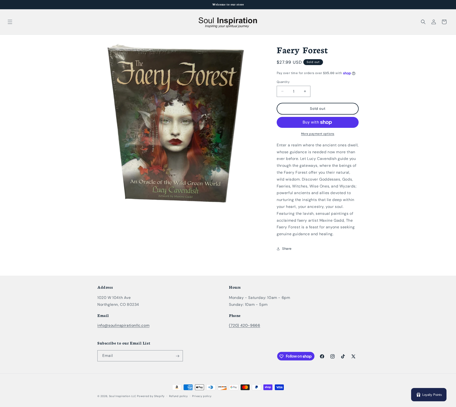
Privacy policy (201, 395)
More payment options (317, 134)
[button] (10, 22)
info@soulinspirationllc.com (123, 325)
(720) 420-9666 (244, 325)
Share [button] (287, 248)
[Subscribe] (177, 356)
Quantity (283, 82)
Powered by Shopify (151, 396)
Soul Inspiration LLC (122, 396)
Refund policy (178, 395)
